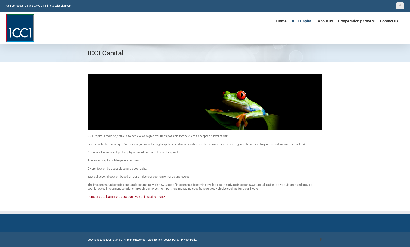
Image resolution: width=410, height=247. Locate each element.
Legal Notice (154, 239)
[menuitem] (281, 21)
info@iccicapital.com (59, 5)
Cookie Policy (171, 239)
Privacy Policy (189, 239)
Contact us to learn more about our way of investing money (126, 196)
